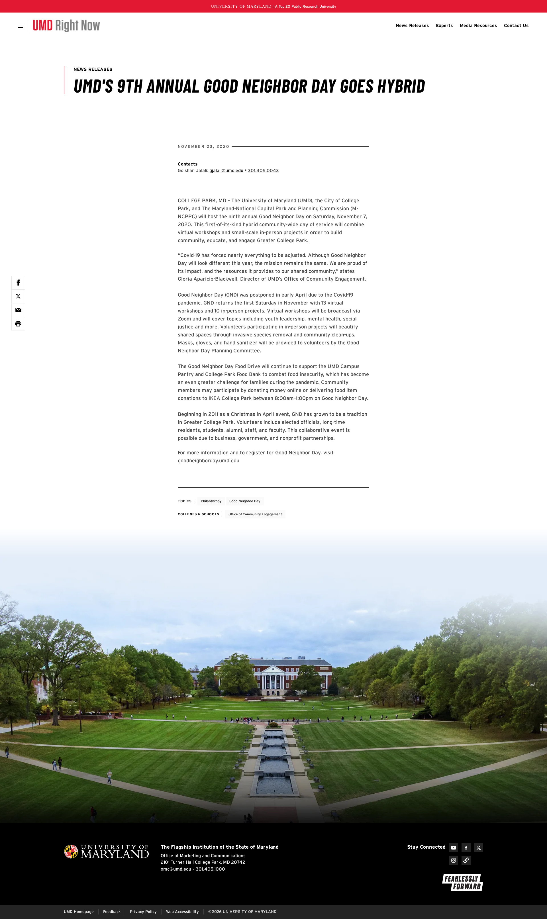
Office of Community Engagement (255, 514)
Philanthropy (211, 501)
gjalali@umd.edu (226, 170)
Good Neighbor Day (244, 501)
